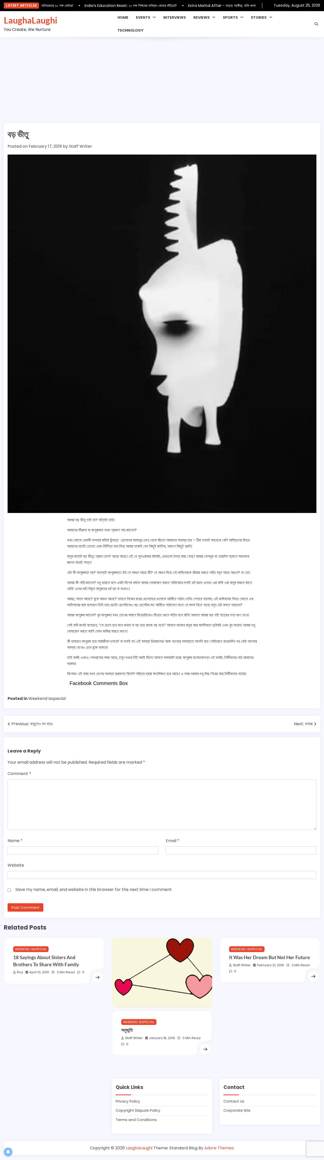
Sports (230, 17)
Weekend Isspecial (47, 698)
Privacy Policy (128, 1101)
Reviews (201, 17)
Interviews (174, 17)
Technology (130, 30)
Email (172, 841)
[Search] (316, 24)
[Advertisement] (162, 75)
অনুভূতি (127, 1030)
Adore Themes (219, 1148)
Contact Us (234, 1101)
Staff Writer (80, 146)
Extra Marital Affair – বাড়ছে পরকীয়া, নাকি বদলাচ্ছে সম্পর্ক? (222, 5)
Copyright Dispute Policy (138, 1110)
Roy (20, 972)
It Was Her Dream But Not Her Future (269, 957)
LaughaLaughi (30, 20)
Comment (19, 774)
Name (15, 841)
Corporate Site (237, 1110)
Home (122, 17)
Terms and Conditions (136, 1119)
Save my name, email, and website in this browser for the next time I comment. (93, 889)
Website (16, 865)
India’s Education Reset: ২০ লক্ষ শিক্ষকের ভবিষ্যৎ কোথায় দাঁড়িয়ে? (124, 5)
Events (143, 17)
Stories (259, 17)
